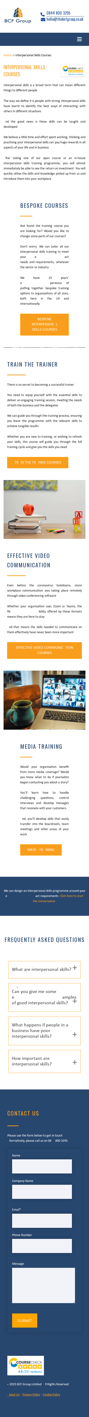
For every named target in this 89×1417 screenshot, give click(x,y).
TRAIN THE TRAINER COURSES (37, 462)
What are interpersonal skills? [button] (41, 969)
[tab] (44, 970)
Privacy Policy (31, 1395)
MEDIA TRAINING (41, 850)
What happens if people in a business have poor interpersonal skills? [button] (40, 1031)
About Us (13, 1395)
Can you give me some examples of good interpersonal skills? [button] (44, 997)
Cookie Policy (51, 1395)
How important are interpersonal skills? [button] (32, 1061)
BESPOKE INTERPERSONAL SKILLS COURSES (44, 324)
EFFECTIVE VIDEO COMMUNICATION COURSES (44, 650)
